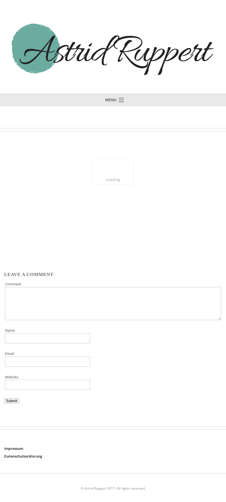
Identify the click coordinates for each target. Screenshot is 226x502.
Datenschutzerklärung (23, 456)
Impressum (13, 448)
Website (11, 376)
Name (10, 330)
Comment (13, 283)
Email (9, 353)
